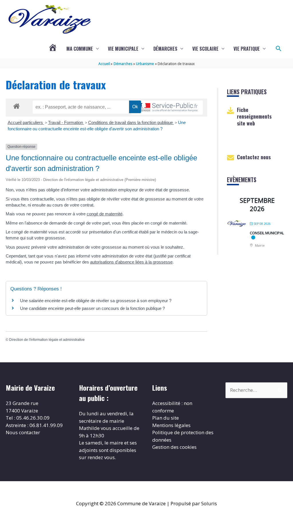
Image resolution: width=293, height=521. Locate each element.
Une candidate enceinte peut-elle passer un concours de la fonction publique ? (92, 308)
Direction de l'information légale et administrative (47, 340)
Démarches (165, 48)
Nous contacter (23, 432)
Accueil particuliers (26, 122)
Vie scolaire (205, 48)
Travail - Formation (66, 122)
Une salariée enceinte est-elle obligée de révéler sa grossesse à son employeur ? (95, 300)
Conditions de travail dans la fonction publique (131, 122)
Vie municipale (123, 48)
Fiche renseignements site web (254, 116)
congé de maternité (104, 213)
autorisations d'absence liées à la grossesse (131, 261)
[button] (278, 48)
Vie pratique (246, 48)
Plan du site (165, 417)
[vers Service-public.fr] (167, 108)
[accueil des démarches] (16, 105)
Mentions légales (171, 425)
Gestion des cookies (174, 447)
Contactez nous (254, 157)
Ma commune (79, 48)
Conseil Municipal (267, 232)
